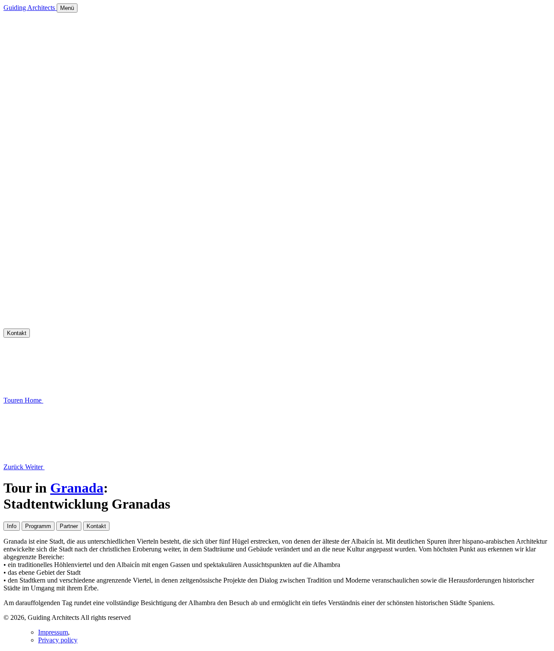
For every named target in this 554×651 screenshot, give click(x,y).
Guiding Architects (30, 7)
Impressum (53, 632)
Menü (67, 8)
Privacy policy (57, 640)
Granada (76, 488)
